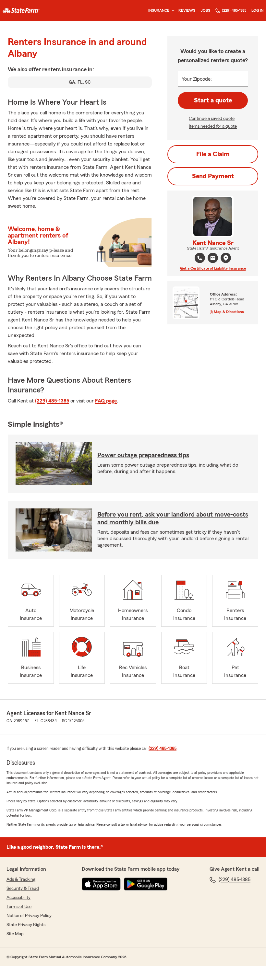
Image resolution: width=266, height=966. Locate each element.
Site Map (15, 934)
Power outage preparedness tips (143, 455)
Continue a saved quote (212, 118)
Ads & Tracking (20, 879)
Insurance (158, 10)
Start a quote (213, 100)
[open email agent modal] (213, 259)
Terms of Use (18, 906)
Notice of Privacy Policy (29, 916)
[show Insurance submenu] (172, 10)
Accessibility (18, 897)
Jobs (205, 10)
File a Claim (213, 154)
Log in (257, 10)
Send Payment (213, 176)
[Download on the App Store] (101, 884)
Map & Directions (229, 312)
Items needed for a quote (213, 126)
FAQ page (106, 400)
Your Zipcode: (197, 79)
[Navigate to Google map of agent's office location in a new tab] (226, 258)
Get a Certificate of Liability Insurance (213, 268)
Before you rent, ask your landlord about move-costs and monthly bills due (172, 518)
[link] (21, 10)
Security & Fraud (22, 888)
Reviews (186, 10)
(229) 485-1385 (234, 10)
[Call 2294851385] (200, 258)
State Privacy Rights (25, 925)
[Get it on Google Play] (145, 884)
